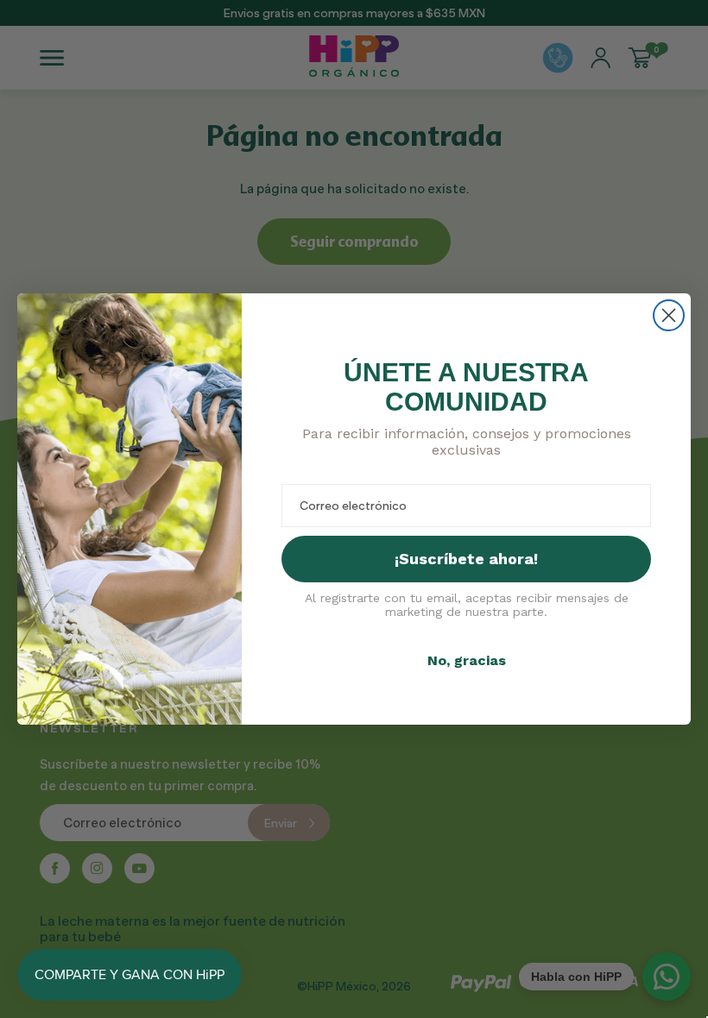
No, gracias (466, 660)
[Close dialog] (669, 315)
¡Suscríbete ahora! (466, 559)
